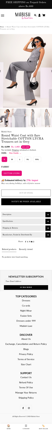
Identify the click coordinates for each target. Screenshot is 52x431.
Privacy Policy (26, 354)
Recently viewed (26, 249)
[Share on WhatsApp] (34, 242)
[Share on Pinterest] (30, 242)
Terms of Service (26, 359)
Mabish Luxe (26, 326)
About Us (26, 339)
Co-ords (26, 305)
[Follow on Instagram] (29, 408)
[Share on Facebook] (25, 242)
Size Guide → (15, 153)
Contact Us (26, 377)
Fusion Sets (26, 315)
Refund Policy (26, 382)
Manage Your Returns (26, 392)
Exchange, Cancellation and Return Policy (26, 344)
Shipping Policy (26, 397)
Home (2, 27)
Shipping (15, 150)
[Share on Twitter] (28, 242)
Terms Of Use (26, 387)
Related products (9, 249)
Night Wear (26, 310)
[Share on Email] (32, 242)
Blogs (26, 349)
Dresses (26, 300)
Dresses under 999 (26, 320)
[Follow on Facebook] (23, 408)
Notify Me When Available (26, 202)
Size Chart (26, 364)
